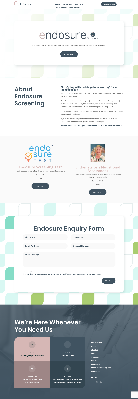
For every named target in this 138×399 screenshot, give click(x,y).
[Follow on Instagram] (96, 382)
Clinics (77, 5)
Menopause (95, 364)
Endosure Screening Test (69, 8)
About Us (67, 5)
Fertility (94, 360)
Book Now (69, 54)
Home (57, 5)
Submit (108, 280)
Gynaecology (96, 357)
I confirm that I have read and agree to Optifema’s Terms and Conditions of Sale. (63, 274)
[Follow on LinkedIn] (101, 382)
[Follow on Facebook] (92, 382)
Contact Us (109, 4)
